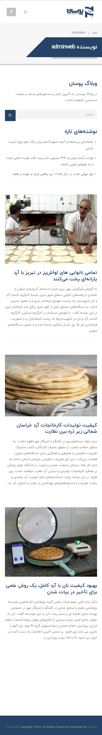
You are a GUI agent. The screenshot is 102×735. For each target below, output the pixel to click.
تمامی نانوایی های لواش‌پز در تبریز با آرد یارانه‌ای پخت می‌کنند (55, 275)
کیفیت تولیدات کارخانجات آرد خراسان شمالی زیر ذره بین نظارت (57, 428)
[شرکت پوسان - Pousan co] (81, 12)
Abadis (92, 727)
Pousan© (12, 727)
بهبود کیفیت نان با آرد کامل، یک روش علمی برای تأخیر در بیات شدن (51, 588)
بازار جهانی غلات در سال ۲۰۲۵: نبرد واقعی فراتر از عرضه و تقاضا (53, 174)
